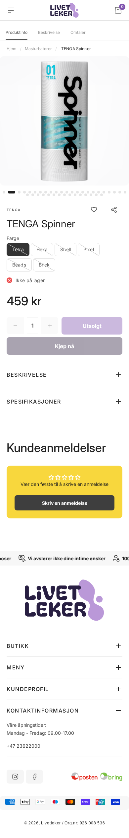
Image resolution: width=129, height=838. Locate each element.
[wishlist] (94, 210)
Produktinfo (16, 33)
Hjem (12, 48)
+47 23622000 (23, 746)
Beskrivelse (49, 33)
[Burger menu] (11, 10)
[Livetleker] (64, 10)
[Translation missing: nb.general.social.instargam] (15, 777)
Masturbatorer (38, 48)
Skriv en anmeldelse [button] (64, 503)
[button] (4, 192)
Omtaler (78, 33)
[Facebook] (34, 777)
